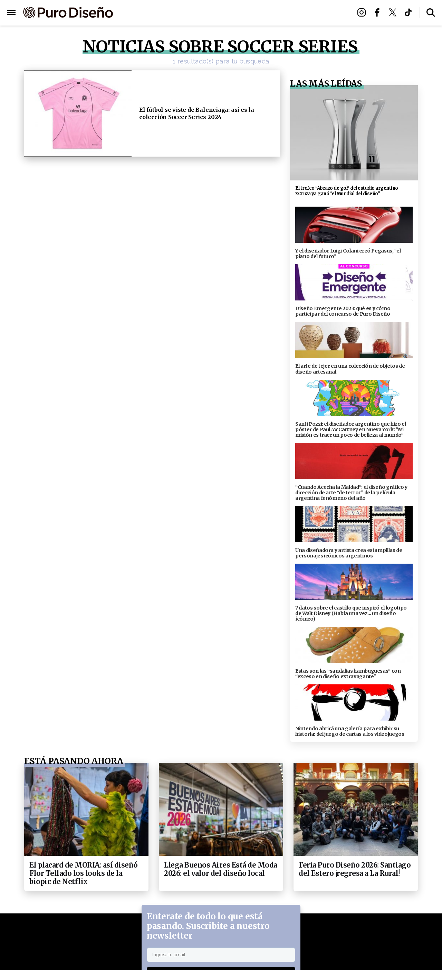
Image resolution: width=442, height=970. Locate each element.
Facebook (379, 12)
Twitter (394, 12)
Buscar (431, 12)
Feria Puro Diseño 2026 (296, 13)
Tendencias (151, 13)
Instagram (363, 12)
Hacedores (191, 13)
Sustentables (235, 13)
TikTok (410, 12)
